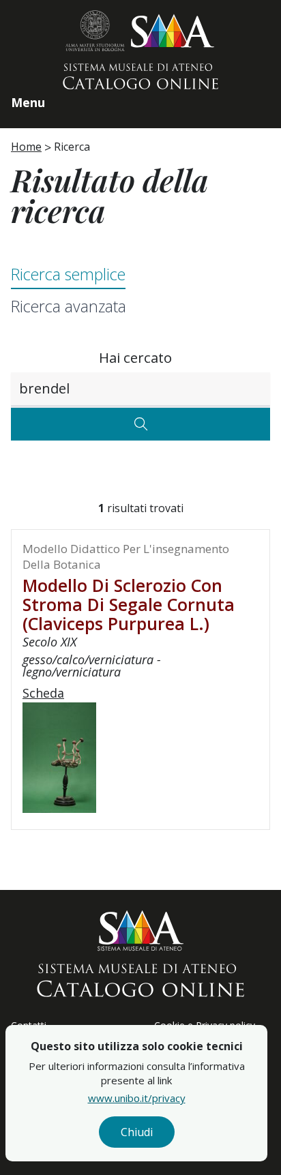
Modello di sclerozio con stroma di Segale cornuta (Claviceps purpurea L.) (129, 604)
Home (26, 146)
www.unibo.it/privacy (137, 1098)
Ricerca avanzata (68, 306)
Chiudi (137, 1132)
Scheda (43, 693)
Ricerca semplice (68, 274)
